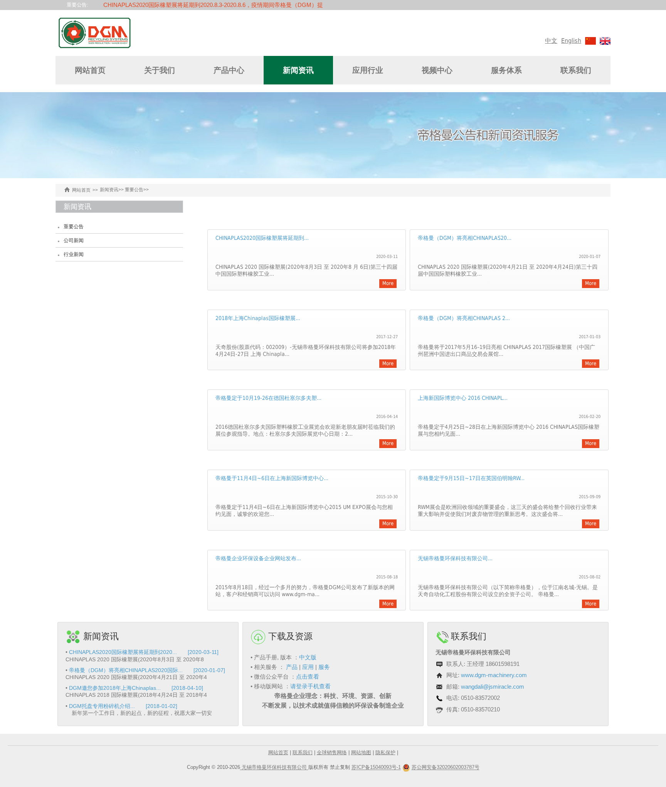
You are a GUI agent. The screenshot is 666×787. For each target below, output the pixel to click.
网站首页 (90, 70)
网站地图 (361, 752)
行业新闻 (74, 254)
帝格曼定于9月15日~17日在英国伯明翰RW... (471, 478)
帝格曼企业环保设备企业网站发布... (258, 558)
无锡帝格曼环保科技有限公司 (274, 767)
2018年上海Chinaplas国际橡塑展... (257, 318)
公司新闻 (74, 240)
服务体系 (506, 70)
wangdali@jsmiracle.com (492, 686)
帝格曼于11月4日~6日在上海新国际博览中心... (271, 478)
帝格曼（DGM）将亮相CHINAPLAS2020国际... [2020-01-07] (147, 670)
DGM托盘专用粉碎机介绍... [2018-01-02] (123, 706)
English (571, 40)
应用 (308, 667)
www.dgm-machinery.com (494, 675)
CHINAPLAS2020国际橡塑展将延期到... (262, 238)
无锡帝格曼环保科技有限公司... (455, 558)
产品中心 (229, 70)
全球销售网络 (332, 752)
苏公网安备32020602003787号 (445, 767)
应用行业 (367, 70)
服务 (324, 667)
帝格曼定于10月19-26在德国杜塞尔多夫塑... (268, 398)
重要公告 (134, 189)
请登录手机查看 (310, 686)
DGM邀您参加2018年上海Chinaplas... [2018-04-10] (136, 688)
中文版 (307, 657)
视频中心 (437, 70)
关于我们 (159, 70)
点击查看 (307, 676)
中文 (551, 40)
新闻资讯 (298, 70)
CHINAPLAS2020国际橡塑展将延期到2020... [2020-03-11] (144, 652)
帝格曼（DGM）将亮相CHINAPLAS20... (464, 238)
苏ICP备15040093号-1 (376, 767)
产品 (292, 667)
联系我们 (575, 70)
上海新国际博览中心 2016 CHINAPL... (463, 398)
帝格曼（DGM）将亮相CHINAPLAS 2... (464, 318)
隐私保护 (385, 752)
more (388, 283)
